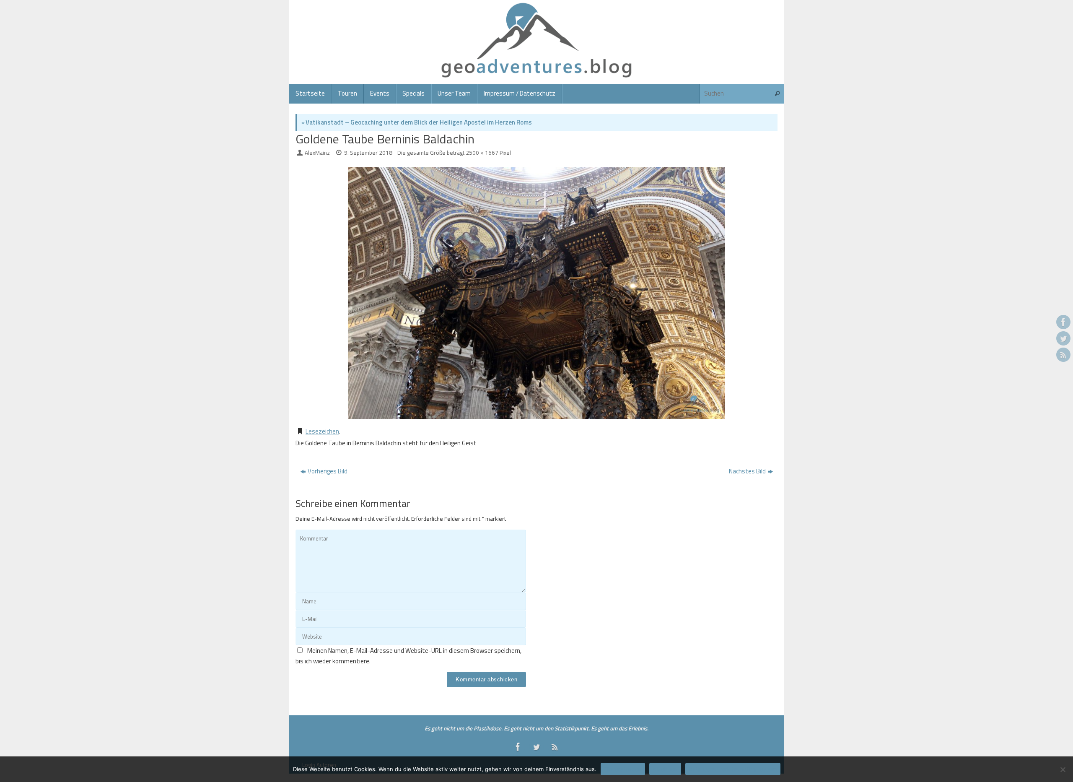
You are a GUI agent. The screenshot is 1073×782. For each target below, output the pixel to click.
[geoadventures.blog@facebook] (1063, 322)
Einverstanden (623, 769)
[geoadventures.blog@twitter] (1063, 338)
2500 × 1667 (482, 152)
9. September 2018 (368, 152)
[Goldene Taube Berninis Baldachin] (536, 293)
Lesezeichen (322, 431)
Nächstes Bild (747, 471)
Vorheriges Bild (327, 471)
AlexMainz (317, 152)
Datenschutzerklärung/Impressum (733, 769)
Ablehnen (665, 769)
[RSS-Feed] (1063, 355)
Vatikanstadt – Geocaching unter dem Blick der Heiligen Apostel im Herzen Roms (416, 122)
